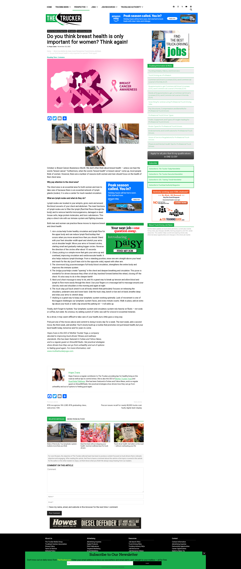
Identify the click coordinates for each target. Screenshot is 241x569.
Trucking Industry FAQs (137, 538)
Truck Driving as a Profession (159, 75)
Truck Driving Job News (84, 31)
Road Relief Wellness (77, 381)
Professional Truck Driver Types (160, 115)
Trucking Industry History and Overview (164, 71)
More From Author (76, 419)
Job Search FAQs (134, 533)
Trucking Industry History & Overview (141, 545)
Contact (175, 530)
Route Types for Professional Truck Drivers (165, 126)
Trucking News (62, 7)
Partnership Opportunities (181, 538)
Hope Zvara (52, 46)
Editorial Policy (50, 542)
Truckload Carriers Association (56, 536)
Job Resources (108, 7)
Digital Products (92, 536)
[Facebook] (173, 6)
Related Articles (56, 419)
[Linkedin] (190, 6)
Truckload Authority (131, 7)
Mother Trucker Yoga (123, 379)
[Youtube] (186, 6)
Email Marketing (92, 542)
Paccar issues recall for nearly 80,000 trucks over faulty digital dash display (121, 406)
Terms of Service (51, 540)
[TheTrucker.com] (62, 19)
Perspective (80, 7)
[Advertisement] (125, 348)
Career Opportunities (179, 540)
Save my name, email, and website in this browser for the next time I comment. (83, 507)
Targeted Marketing (93, 540)
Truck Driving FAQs (135, 536)
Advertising (91, 530)
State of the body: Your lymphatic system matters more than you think (62, 445)
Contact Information (179, 533)
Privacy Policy (50, 538)
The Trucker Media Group (54, 533)
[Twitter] (181, 6)
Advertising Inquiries (94, 533)
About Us (48, 530)
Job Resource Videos (136, 542)
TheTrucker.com (64, 560)
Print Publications (93, 538)
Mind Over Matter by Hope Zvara (57, 31)
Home (49, 7)
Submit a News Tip (178, 542)
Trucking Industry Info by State (139, 547)
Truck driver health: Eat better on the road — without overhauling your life (128, 445)
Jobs (93, 7)
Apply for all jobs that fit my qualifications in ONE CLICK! (171, 155)
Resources (132, 530)
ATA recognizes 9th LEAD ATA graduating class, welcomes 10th (66, 406)
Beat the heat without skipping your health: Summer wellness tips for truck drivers (94, 446)
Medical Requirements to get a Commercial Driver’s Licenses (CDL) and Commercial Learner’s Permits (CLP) (169, 95)
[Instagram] (177, 6)
